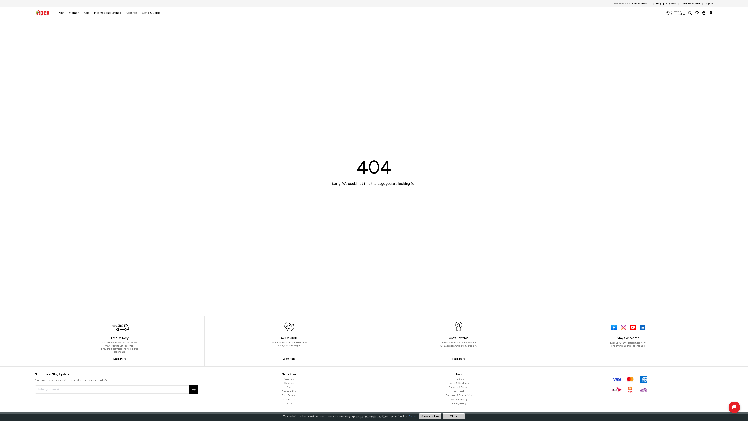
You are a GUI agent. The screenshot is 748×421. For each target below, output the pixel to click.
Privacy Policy (459, 403)
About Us (289, 379)
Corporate (289, 383)
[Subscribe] (193, 389)
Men (61, 13)
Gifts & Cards (151, 13)
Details (413, 416)
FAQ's (289, 403)
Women (74, 13)
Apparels (131, 13)
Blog (289, 387)
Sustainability (289, 391)
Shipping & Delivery (459, 387)
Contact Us (289, 399)
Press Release (289, 395)
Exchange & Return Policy (459, 395)
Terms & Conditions (459, 383)
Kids (86, 13)
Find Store (459, 379)
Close (454, 416)
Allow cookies (430, 416)
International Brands (107, 13)
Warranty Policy (459, 399)
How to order (459, 391)
